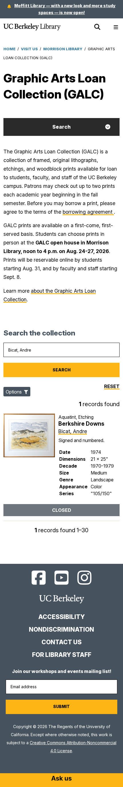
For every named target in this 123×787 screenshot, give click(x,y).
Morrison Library (62, 49)
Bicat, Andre (72, 431)
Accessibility (61, 616)
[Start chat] (61, 779)
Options (14, 392)
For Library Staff (61, 654)
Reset (112, 386)
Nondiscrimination (61, 629)
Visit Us (29, 49)
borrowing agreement (88, 212)
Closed (61, 510)
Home (9, 49)
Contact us (61, 642)
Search (61, 127)
